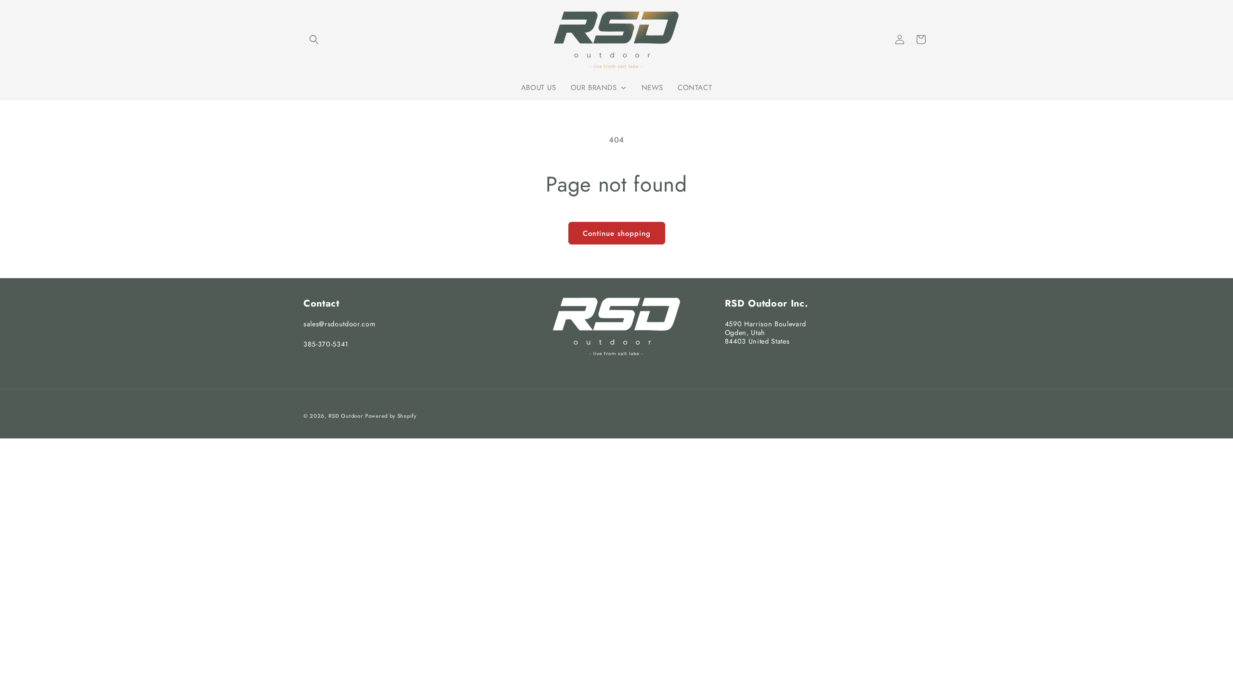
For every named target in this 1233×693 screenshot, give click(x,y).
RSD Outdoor (345, 416)
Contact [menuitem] (695, 87)
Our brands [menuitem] (594, 87)
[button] (314, 39)
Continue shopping (617, 233)
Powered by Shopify (391, 416)
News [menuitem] (652, 87)
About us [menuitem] (538, 87)
